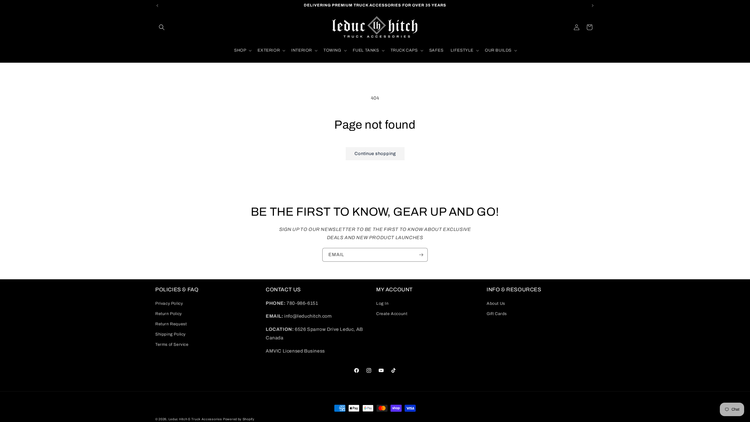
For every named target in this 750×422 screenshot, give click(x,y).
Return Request (171, 324)
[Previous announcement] (157, 5)
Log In (382, 303)
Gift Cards (497, 314)
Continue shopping (375, 153)
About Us (496, 303)
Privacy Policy (169, 303)
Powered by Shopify (239, 419)
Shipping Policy (170, 334)
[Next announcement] (592, 5)
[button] (161, 27)
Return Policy (168, 314)
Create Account (391, 314)
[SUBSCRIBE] (421, 255)
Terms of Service (172, 344)
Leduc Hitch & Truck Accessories (195, 419)
